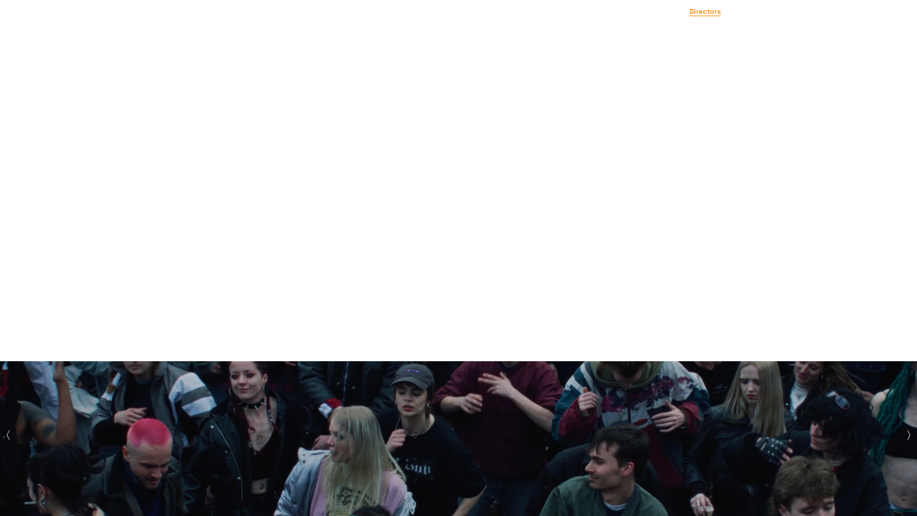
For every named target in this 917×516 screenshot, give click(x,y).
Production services (762, 11)
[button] (8, 435)
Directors (705, 11)
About (814, 11)
